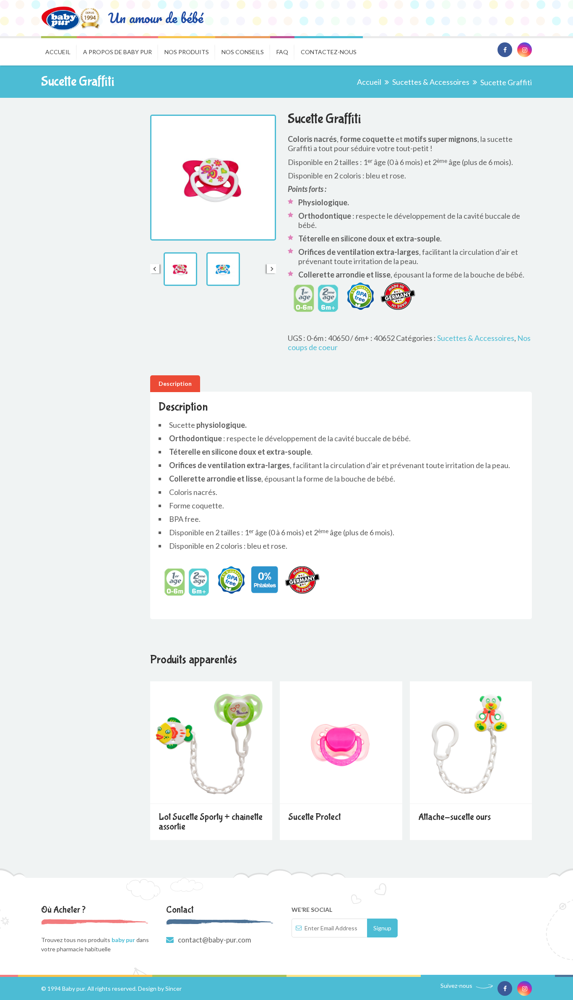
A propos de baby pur (117, 51)
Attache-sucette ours (454, 817)
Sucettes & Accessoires (430, 81)
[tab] (175, 383)
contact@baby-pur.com (214, 939)
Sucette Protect (314, 817)
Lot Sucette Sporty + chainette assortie (211, 822)
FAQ (282, 51)
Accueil (57, 51)
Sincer (173, 988)
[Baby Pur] (70, 18)
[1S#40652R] (180, 269)
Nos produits (186, 51)
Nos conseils (242, 51)
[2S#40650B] (223, 269)
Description (175, 383)
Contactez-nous (329, 51)
